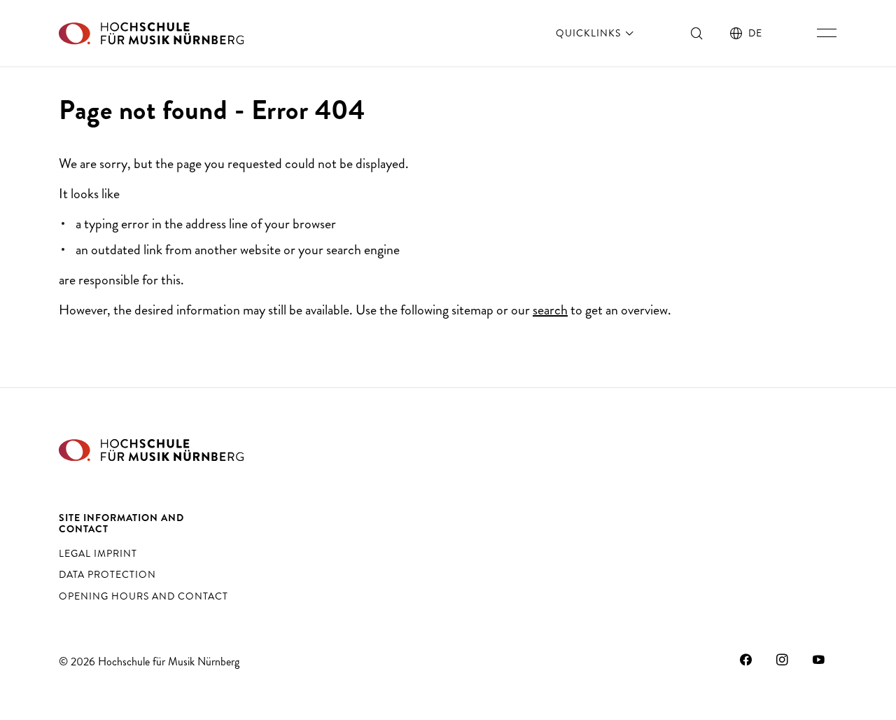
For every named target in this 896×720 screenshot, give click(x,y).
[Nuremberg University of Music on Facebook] (746, 659)
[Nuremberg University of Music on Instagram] (782, 659)
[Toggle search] (697, 32)
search (550, 310)
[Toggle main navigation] (826, 33)
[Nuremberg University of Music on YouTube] (819, 659)
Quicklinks (590, 33)
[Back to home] (151, 33)
